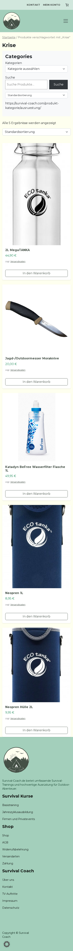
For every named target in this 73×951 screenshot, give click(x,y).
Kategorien (13, 63)
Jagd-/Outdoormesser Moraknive (32, 358)
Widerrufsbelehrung (15, 849)
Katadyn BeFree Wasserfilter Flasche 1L (35, 468)
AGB (5, 842)
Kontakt (33, 4)
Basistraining (10, 805)
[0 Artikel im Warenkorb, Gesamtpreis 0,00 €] (67, 5)
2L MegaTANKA (17, 250)
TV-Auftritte (10, 894)
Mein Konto (51, 4)
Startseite (9, 37)
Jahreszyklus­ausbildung (17, 812)
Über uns (8, 880)
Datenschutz (10, 907)
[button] (6, 944)
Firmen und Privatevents (18, 819)
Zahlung (7, 863)
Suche (10, 77)
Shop (5, 835)
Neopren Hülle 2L (19, 707)
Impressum (9, 900)
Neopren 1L (14, 593)
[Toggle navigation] (66, 21)
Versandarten (11, 856)
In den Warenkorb (36, 273)
